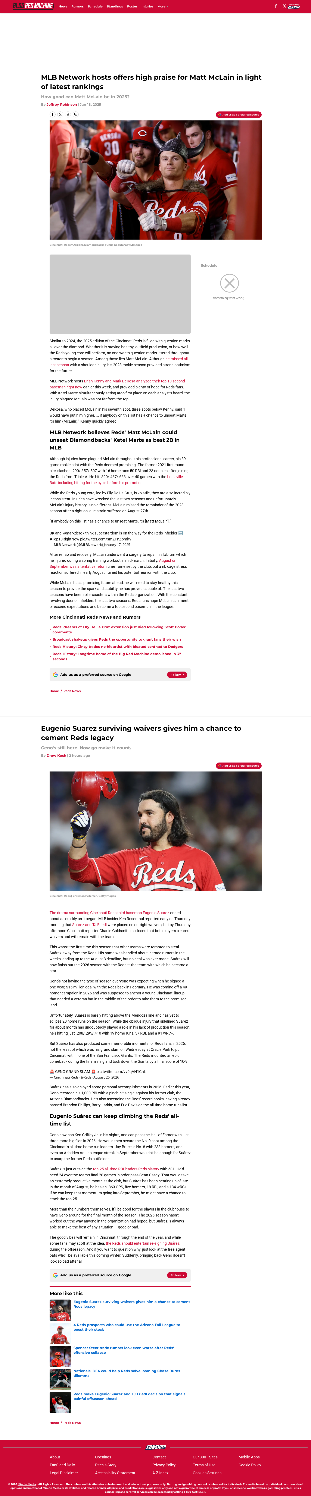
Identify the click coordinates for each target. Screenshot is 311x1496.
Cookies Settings (207, 1473)
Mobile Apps (249, 1457)
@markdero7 (73, 533)
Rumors (77, 6)
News (63, 6)
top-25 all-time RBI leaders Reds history (126, 1169)
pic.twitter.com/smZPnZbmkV (105, 539)
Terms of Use (204, 1465)
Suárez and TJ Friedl (89, 924)
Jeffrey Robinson (62, 104)
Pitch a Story (105, 1465)
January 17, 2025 (117, 544)
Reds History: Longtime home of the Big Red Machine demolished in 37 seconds (117, 656)
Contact (159, 1457)
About (55, 1457)
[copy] (76, 114)
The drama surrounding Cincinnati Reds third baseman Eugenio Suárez (109, 912)
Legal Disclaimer (64, 1473)
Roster (132, 6)
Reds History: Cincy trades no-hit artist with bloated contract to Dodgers (118, 647)
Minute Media (27, 1484)
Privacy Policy (164, 1465)
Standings (115, 6)
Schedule (95, 6)
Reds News (72, 691)
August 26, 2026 (106, 1077)
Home (54, 691)
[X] (284, 6)
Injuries (147, 6)
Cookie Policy (250, 1465)
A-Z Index (160, 1473)
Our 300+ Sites (205, 1457)
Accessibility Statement (115, 1473)
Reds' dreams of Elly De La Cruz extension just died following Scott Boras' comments (119, 629)
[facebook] (276, 6)
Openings (103, 1457)
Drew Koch (56, 756)
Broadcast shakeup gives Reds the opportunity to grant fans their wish (117, 639)
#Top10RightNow (64, 539)
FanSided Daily (62, 1465)
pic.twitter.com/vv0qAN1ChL (121, 1071)
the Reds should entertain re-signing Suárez (143, 1243)
